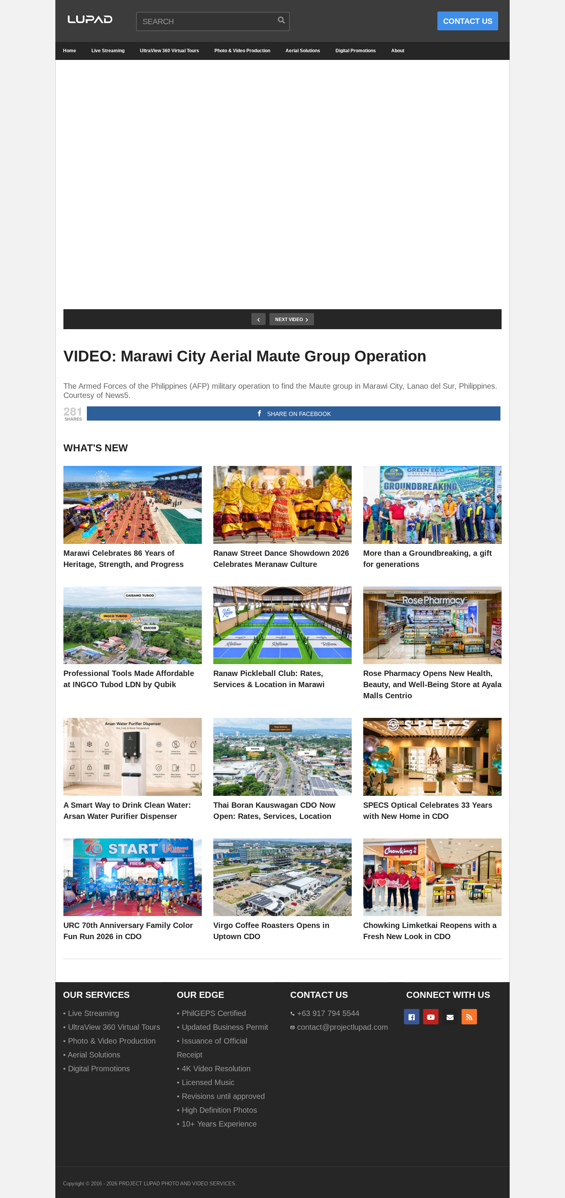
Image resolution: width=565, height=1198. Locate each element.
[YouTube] (431, 1016)
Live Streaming (108, 50)
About (397, 50)
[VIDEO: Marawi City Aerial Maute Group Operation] (132, 505)
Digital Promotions (356, 50)
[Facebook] (411, 1016)
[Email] (450, 1016)
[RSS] (469, 1016)
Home (69, 50)
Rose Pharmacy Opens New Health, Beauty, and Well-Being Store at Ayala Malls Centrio (432, 684)
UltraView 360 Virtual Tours (169, 50)
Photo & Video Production (242, 50)
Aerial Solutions (303, 50)
